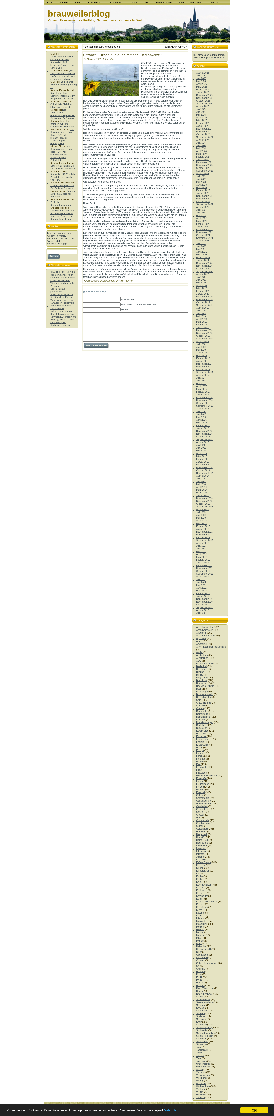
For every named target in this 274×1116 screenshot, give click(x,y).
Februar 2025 (203, 123)
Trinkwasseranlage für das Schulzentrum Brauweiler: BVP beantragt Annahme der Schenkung (62, 62)
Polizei (199, 980)
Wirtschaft (201, 1094)
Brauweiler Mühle (205, 686)
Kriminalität (202, 896)
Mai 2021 (201, 249)
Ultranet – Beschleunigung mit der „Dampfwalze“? (123, 55)
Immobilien (201, 845)
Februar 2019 (203, 324)
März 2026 (201, 86)
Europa (200, 750)
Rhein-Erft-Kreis (204, 994)
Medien (200, 926)
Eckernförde (202, 731)
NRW (199, 952)
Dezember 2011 (204, 565)
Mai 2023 (201, 182)
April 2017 (201, 386)
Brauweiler (201, 683)
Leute (199, 915)
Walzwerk (201, 1083)
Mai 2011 (201, 585)
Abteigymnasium (204, 630)
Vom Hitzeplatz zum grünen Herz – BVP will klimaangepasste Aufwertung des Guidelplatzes (62, 136)
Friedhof (200, 789)
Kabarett (200, 859)
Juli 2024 (201, 142)
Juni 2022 (201, 212)
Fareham (200, 758)
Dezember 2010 (204, 599)
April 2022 (201, 218)
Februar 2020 (203, 291)
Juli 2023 (201, 176)
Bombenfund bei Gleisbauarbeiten (102, 47)
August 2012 (202, 543)
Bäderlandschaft (204, 663)
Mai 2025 (201, 114)
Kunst (199, 904)
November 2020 (204, 266)
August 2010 (202, 610)
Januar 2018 (202, 361)
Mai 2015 (201, 450)
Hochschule (202, 842)
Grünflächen (202, 823)
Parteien (200, 971)
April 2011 (201, 588)
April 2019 (201, 319)
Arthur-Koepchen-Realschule (211, 647)
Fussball (200, 792)
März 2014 (201, 490)
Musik (199, 938)
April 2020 (201, 285)
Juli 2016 (201, 411)
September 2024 (204, 137)
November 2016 (204, 400)
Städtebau (201, 1024)
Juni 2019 (201, 313)
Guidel (199, 826)
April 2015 (201, 453)
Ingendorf (201, 848)
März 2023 (201, 187)
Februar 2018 (203, 358)
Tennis (199, 1052)
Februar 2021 (203, 257)
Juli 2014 (201, 478)
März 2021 (201, 254)
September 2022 (204, 204)
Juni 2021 (201, 246)
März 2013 (201, 523)
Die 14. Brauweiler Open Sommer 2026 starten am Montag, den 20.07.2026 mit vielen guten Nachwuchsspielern (63, 320)
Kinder (199, 868)
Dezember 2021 (204, 229)
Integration (201, 851)
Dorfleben (201, 725)
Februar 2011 (203, 593)
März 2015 (201, 456)
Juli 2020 (201, 277)
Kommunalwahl (204, 884)
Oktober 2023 (203, 168)
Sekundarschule (204, 1002)
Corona (200, 708)
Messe (199, 932)
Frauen (200, 781)
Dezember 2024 (204, 128)
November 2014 (204, 467)
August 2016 (202, 408)
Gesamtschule (203, 800)
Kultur (199, 898)
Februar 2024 (203, 156)
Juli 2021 (201, 243)
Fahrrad (200, 753)
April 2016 (201, 420)
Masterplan (202, 924)
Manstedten (202, 921)
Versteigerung (203, 1075)
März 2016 (201, 422)
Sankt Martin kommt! (175, 47)
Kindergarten (203, 870)
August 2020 (202, 274)
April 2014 (201, 487)
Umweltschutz (203, 1064)
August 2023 (202, 173)
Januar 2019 (202, 327)
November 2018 (204, 333)
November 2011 (204, 568)
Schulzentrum (203, 999)
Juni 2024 (201, 145)
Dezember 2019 (204, 296)
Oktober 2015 (203, 436)
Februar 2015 (203, 459)
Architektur (201, 644)
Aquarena (201, 638)
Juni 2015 (201, 448)
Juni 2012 (201, 548)
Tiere (198, 1058)
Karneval (200, 865)
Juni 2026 (201, 78)
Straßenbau (202, 1041)
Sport (199, 1022)
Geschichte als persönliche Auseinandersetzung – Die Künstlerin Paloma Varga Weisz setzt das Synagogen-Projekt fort (62, 296)
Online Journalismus (206, 963)
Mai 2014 (201, 484)
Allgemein (201, 633)
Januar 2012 (202, 562)
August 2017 (202, 375)
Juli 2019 (201, 310)
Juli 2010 (201, 613)
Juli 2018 (201, 344)
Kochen (200, 879)
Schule (199, 996)
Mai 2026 (201, 81)
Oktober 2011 (203, 571)
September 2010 (204, 607)
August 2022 (202, 207)
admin (112, 59)
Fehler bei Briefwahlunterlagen (60, 203)
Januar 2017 (202, 394)
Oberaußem (202, 954)
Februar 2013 (203, 526)
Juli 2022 (201, 210)
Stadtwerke (202, 1030)
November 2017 (204, 366)
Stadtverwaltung (204, 1027)
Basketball (201, 666)
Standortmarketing (205, 1033)
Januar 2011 (202, 596)
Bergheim (201, 669)
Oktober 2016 (203, 403)
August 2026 (202, 72)
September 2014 (204, 473)
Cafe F (199, 700)
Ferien (199, 761)
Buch (198, 689)
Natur (199, 943)
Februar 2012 (203, 560)
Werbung (201, 1089)
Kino (198, 873)
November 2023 (204, 165)
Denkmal (200, 719)
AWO (198, 661)
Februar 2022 (203, 224)
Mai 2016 (201, 417)
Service (200, 1008)
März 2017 (201, 389)
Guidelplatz (202, 828)
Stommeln (201, 1038)
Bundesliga (202, 691)
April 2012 (201, 554)
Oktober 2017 (203, 369)
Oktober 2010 (203, 604)
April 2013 (201, 520)
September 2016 (204, 406)
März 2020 (201, 288)
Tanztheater (202, 1050)
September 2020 (204, 271)
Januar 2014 (202, 495)
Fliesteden (201, 772)
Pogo (199, 974)
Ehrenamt (201, 733)
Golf (198, 817)
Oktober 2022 (203, 201)
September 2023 (204, 170)
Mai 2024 (201, 148)
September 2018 (204, 338)
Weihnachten (203, 1086)
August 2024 (202, 140)
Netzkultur (201, 946)
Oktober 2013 (203, 504)
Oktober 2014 (203, 470)
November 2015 (204, 434)
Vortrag (200, 1080)
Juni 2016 (201, 414)
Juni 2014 (201, 481)
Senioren (201, 1005)
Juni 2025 (201, 112)
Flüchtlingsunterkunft (206, 775)
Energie (120, 281)
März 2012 (201, 557)
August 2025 (202, 106)
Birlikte (199, 675)
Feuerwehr (201, 767)
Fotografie (201, 778)
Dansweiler (202, 711)
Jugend (200, 856)
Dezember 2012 (204, 532)
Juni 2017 (201, 380)
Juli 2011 (200, 579)
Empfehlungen (107, 281)
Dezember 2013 (204, 498)
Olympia (200, 960)
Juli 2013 (201, 512)
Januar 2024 (202, 159)
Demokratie (202, 714)
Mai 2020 (201, 282)
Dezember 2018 (204, 330)
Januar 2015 (202, 462)
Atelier (199, 652)
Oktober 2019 (203, 302)
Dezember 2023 (204, 162)
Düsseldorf (201, 728)
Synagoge (201, 1044)
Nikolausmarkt (203, 949)
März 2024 (201, 154)
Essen (199, 747)
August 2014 (202, 476)
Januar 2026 (202, 92)
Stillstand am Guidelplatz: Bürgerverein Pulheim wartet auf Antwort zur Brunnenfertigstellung (63, 214)
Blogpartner (202, 677)
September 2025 (204, 103)
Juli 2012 (201, 546)
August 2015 (202, 442)
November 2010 (204, 602)
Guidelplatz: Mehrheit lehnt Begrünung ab (63, 85)
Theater (200, 1055)
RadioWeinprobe (205, 988)
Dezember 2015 (204, 431)
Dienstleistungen (204, 722)
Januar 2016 (202, 428)
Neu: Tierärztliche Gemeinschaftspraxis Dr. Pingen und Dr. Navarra (62, 96)
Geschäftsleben (204, 803)
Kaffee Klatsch (203, 862)
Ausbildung (202, 655)
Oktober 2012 (203, 537)
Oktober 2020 (203, 268)
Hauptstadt (201, 834)
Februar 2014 (203, 492)
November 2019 (204, 299)
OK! (254, 1110)
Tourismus (201, 1061)
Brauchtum (201, 680)
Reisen (200, 991)
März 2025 (201, 120)
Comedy (200, 705)
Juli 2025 (201, 109)
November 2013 (204, 501)
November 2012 (204, 534)
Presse (199, 982)
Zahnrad (200, 1097)
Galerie (200, 795)
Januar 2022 (202, 226)
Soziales (200, 1016)
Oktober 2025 (203, 100)
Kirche (199, 876)
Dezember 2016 (204, 397)
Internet (200, 854)
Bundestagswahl (204, 694)
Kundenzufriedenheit (207, 901)
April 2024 (201, 151)
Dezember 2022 (204, 196)
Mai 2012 (201, 551)
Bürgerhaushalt (204, 697)
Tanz (198, 1047)
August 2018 (202, 341)
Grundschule (202, 820)
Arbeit (199, 641)
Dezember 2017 (204, 364)
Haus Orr (200, 837)
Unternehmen (203, 1066)
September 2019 (204, 305)
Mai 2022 (201, 215)
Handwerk (201, 831)
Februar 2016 (203, 425)
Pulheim (129, 281)
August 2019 (202, 308)
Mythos (200, 940)
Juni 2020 (201, 280)
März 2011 (201, 590)
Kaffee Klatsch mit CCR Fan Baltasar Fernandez (62, 167)
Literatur (200, 918)
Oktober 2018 (203, 336)
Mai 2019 (201, 316)
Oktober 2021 (203, 235)
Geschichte (202, 806)
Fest (198, 764)
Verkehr (200, 1072)
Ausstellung (202, 658)
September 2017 (204, 372)
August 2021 (202, 240)
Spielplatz (201, 1019)
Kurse (199, 910)
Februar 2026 (203, 89)
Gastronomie (202, 798)
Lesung (200, 912)
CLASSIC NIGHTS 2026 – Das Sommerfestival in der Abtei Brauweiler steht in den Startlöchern (63, 276)
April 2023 (201, 184)
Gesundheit (202, 809)
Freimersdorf (202, 784)
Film (198, 770)
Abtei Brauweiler (204, 627)
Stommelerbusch (204, 1036)
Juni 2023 (201, 179)
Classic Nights (203, 703)
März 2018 (201, 355)
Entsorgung (202, 745)
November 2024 (204, 131)
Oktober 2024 (203, 134)
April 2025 (201, 117)
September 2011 (204, 574)
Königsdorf (201, 890)
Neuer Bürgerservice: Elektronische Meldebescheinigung (61, 308)
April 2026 (201, 84)
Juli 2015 (201, 445)
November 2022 (204, 198)
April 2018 (201, 352)
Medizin (200, 929)
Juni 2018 (201, 347)
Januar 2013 (202, 529)
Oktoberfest (202, 957)
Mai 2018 (201, 350)
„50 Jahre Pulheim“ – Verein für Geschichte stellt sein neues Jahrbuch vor (62, 74)
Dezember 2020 (204, 263)
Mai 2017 (201, 383)
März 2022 (201, 221)
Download (219, 57)
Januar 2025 (202, 126)
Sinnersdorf (202, 1010)
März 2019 (201, 322)
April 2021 (201, 252)
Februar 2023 (203, 190)
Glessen (200, 814)
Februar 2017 (203, 392)
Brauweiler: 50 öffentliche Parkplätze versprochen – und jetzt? (63, 177)
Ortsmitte (200, 968)
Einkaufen (201, 736)
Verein (199, 1069)
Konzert (200, 893)
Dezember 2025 (204, 95)
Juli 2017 (201, 378)
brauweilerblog (79, 13)
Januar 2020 (202, 294)
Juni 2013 (201, 515)
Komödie (200, 887)
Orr (197, 966)
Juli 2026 (201, 75)
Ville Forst (201, 1078)
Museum (200, 935)
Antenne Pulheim (205, 635)
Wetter (199, 1092)
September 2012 (204, 540)
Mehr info (170, 1110)
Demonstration (203, 717)
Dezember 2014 (204, 464)
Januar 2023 (202, 193)
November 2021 (204, 232)
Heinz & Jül (202, 840)
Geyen (199, 812)
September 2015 (204, 439)
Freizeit (200, 786)
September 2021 (204, 238)
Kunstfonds (202, 907)
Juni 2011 (201, 582)
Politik (199, 977)
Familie (200, 756)
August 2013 (202, 509)
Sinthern (200, 1013)
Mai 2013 (201, 518)
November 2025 (204, 98)
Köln (198, 882)
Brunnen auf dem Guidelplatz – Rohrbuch (62, 125)
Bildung (200, 672)
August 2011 (202, 576)
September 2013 (204, 506)
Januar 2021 (202, 260)
